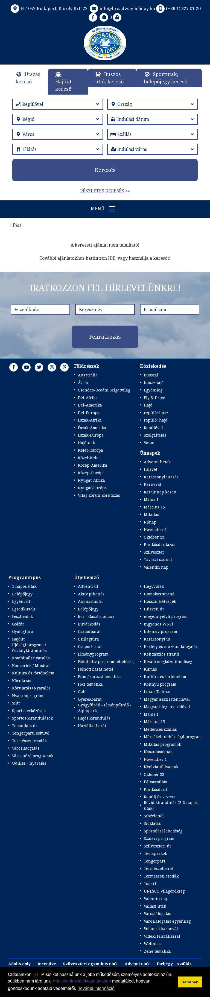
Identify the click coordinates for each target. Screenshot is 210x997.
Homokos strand (159, 594)
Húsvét (150, 469)
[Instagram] (51, 367)
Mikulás (151, 514)
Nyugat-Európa (92, 487)
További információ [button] (96, 988)
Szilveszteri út (157, 846)
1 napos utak (24, 586)
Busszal (151, 375)
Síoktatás (152, 823)
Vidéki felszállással (162, 936)
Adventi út (88, 586)
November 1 (155, 759)
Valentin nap (156, 567)
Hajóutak (86, 442)
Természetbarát (158, 868)
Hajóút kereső (63, 85)
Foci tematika (90, 684)
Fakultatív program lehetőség (106, 661)
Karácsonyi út (157, 639)
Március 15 (154, 721)
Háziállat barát (92, 725)
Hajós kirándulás (94, 718)
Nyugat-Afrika (91, 480)
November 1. (156, 529)
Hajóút (18, 639)
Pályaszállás (155, 781)
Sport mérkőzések (29, 710)
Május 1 (151, 714)
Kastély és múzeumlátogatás (171, 646)
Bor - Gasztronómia (96, 616)
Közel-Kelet (89, 457)
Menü (98, 209)
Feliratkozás (105, 336)
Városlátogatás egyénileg (167, 921)
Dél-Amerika (90, 405)
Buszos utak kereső (109, 78)
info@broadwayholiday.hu (127, 8)
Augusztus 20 (91, 601)
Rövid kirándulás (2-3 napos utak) (171, 805)
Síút (16, 703)
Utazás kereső (28, 78)
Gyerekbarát (89, 699)
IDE (111, 258)
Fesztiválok (22, 616)
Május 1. (151, 499)
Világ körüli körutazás (99, 495)
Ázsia (83, 382)
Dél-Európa (89, 412)
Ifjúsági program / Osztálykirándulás (29, 647)
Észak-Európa (91, 435)
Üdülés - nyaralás (29, 763)
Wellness (152, 943)
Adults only (19, 963)
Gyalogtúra (22, 631)
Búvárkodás (89, 624)
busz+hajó (154, 382)
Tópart (150, 883)
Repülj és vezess (159, 796)
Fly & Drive (154, 397)
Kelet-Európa (90, 450)
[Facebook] (93, 17)
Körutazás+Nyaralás (31, 688)
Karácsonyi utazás (161, 477)
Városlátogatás (25, 748)
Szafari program (159, 838)
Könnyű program (160, 684)
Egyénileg (153, 390)
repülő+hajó (155, 420)
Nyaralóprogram (27, 695)
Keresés (105, 170)
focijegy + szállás (174, 963)
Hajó (148, 405)
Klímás (150, 669)
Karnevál (152, 484)
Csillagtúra (88, 639)
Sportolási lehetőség (163, 831)
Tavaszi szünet (158, 559)
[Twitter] (39, 367)
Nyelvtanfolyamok (161, 766)
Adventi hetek (157, 461)
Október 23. (154, 537)
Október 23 (154, 774)
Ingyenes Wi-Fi (158, 624)
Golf (82, 691)
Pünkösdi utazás (159, 544)
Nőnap (150, 522)
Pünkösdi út (155, 789)
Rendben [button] (190, 982)
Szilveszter (154, 552)
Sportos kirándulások (32, 718)
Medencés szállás (160, 729)
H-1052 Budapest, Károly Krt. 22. (55, 8)
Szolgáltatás (155, 435)
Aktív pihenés (91, 594)
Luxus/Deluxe (157, 691)
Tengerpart (154, 861)
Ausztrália (88, 375)
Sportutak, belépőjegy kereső (165, 78)
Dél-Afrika (88, 397)
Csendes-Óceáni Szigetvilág (104, 390)
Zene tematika (157, 951)
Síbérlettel (154, 815)
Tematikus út (24, 725)
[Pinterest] (64, 367)
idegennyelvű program (166, 616)
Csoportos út (90, 646)
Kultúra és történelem (33, 673)
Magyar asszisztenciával (167, 699)
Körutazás (21, 680)
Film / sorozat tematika (99, 676)
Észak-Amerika (92, 427)
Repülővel (153, 427)
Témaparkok (155, 853)
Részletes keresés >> (105, 191)
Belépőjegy (22, 594)
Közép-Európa (91, 472)
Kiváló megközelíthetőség (168, 661)
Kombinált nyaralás (31, 657)
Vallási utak (155, 906)
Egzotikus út (23, 609)
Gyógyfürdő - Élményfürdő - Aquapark (105, 707)
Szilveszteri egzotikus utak (90, 963)
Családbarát (89, 631)
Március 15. (155, 507)
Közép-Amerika (92, 465)
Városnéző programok (32, 755)
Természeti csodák (29, 740)
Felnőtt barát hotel (95, 669)
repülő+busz (156, 412)
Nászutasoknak (158, 751)
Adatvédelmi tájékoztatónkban (81, 981)
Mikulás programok (162, 744)
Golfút (18, 624)
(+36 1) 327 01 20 (183, 8)
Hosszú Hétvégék (160, 601)
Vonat (149, 442)
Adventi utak (137, 963)
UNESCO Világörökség (164, 891)
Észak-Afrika (90, 420)
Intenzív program (160, 631)
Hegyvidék (154, 586)
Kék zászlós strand (161, 654)
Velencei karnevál (161, 928)
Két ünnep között (160, 492)
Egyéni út (21, 601)
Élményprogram (93, 654)
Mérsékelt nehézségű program (173, 736)
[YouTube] (26, 367)
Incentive (46, 963)
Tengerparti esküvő (30, 733)
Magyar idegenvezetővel (167, 706)
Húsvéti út (154, 609)
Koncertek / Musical (31, 665)
